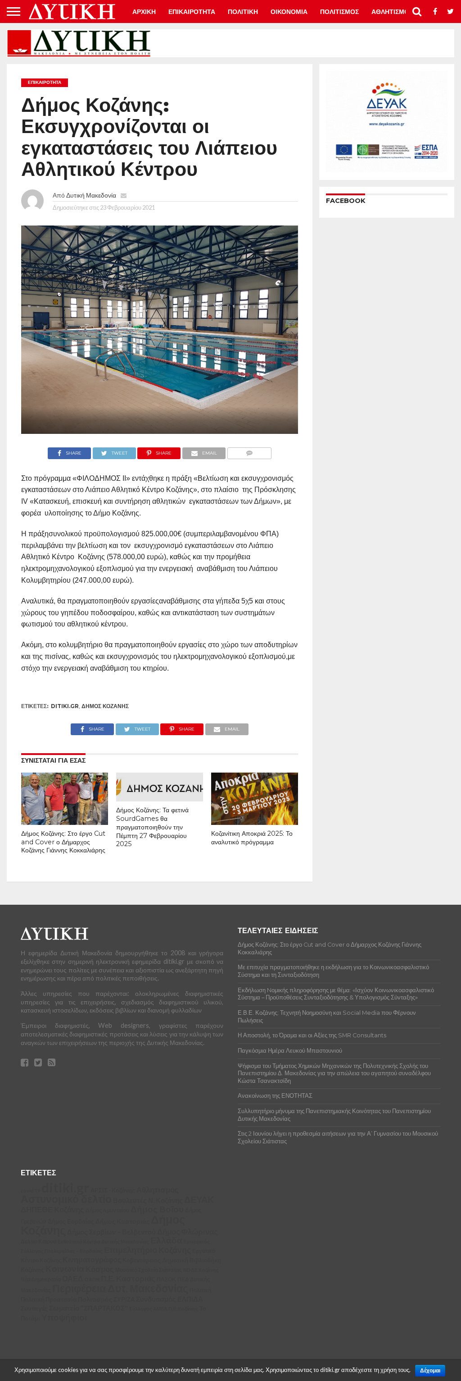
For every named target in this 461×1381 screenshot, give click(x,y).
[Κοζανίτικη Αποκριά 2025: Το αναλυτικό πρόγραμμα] (254, 822)
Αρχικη (144, 12)
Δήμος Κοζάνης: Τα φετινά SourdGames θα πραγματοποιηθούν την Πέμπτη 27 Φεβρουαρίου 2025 (152, 827)
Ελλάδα (166, 1240)
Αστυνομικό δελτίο (66, 1198)
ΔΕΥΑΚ (199, 1199)
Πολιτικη (243, 12)
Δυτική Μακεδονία (91, 195)
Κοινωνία (64, 1269)
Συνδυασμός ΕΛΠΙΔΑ (169, 1299)
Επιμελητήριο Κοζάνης (147, 1250)
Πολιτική (200, 1290)
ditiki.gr (65, 706)
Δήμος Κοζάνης (105, 706)
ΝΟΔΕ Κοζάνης (201, 1270)
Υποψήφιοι (64, 1317)
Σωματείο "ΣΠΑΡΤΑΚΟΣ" (88, 1308)
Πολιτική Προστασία (49, 1299)
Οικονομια (289, 12)
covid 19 (30, 1190)
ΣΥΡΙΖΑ (124, 1299)
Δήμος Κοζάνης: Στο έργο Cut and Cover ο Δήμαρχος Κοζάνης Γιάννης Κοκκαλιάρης (63, 841)
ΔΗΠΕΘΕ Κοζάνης (52, 1209)
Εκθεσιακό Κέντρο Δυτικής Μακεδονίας (103, 1241)
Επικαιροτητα (191, 12)
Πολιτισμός (95, 1299)
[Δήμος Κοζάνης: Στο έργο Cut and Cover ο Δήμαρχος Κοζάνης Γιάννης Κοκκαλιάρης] (64, 822)
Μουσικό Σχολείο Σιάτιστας (148, 1269)
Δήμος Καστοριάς (122, 1221)
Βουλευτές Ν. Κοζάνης (148, 1200)
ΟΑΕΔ (72, 1279)
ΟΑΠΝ (92, 1279)
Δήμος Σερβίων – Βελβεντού (111, 1232)
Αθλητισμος (392, 12)
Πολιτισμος (339, 12)
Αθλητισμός (157, 1189)
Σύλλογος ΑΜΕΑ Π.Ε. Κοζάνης (163, 1309)
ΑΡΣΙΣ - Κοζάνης (112, 1190)
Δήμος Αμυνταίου (107, 1210)
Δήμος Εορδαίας (71, 1221)
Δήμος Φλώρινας (187, 1231)
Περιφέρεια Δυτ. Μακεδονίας (120, 1288)
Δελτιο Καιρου (38, 1241)
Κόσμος (100, 1269)
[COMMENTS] (249, 451)
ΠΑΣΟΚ (166, 1279)
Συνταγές (34, 1308)
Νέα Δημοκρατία (41, 1279)
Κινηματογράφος (92, 1260)
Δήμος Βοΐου (157, 1209)
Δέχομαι (430, 1370)
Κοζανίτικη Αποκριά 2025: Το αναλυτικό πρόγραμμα (252, 837)
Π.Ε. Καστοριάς (128, 1278)
